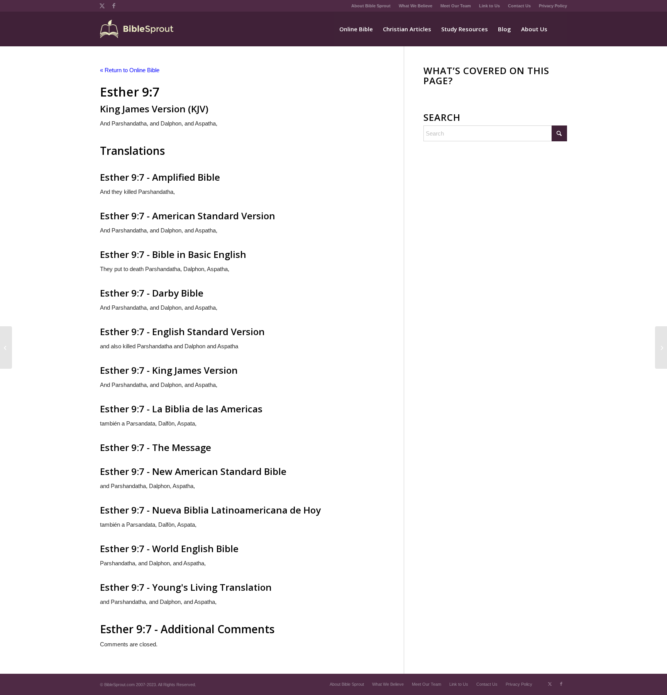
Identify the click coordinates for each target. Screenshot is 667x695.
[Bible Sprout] (137, 29)
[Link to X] (102, 6)
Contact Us (519, 5)
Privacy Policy (553, 5)
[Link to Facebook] (114, 6)
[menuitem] (371, 6)
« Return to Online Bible (129, 70)
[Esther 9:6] (6, 347)
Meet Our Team (455, 5)
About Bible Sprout (371, 5)
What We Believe (415, 5)
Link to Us (489, 5)
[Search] (559, 29)
